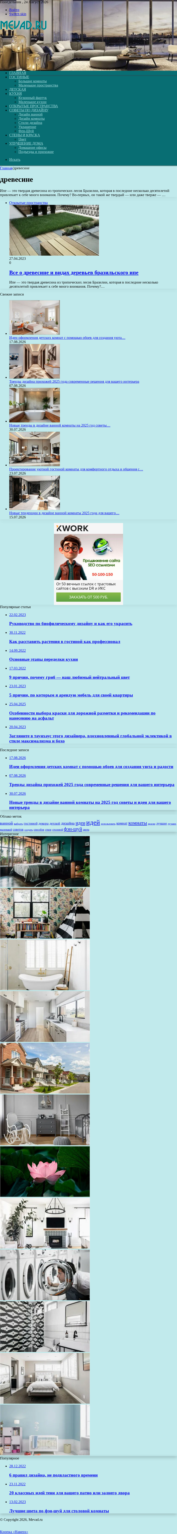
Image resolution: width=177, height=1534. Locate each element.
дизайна (68, 823)
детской (55, 823)
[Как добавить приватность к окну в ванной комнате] (45, 989)
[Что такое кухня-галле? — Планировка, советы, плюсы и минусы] (45, 1041)
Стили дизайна (30, 123)
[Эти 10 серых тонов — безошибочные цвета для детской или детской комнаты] (45, 1144)
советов (18, 829)
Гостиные (19, 77)
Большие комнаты (32, 81)
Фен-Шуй (26, 131)
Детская (17, 89)
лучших (172, 823)
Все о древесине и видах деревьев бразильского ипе (74, 272)
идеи (80, 823)
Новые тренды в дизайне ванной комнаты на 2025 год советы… (59, 425)
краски (151, 823)
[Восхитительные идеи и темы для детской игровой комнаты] (45, 937)
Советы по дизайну (28, 110)
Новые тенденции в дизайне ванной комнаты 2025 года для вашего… (64, 513)
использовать (108, 823)
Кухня (15, 94)
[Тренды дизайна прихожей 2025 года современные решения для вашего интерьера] (34, 377)
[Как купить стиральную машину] (45, 1299)
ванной (6, 823)
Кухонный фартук (32, 98)
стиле (48, 829)
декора (43, 823)
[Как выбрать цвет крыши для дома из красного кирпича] (45, 1092)
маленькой (6, 829)
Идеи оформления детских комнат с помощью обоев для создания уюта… (67, 338)
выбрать (18, 823)
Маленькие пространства (38, 85)
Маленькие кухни (32, 102)
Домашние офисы (32, 148)
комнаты (137, 823)
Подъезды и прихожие (36, 152)
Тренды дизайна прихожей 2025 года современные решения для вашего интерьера (74, 381)
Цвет (22, 139)
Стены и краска (24, 135)
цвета (86, 829)
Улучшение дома (26, 143)
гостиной (31, 823)
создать (28, 829)
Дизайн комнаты (31, 118)
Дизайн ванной (30, 114)
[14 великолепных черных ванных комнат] (45, 1351)
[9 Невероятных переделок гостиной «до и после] (45, 1247)
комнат (121, 823)
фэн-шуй (73, 829)
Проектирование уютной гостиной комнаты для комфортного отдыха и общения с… (76, 469)
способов (39, 829)
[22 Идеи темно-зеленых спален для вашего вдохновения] (45, 886)
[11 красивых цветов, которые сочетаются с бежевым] (45, 1402)
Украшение (27, 127)
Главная (6, 168)
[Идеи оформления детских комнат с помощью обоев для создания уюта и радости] (34, 333)
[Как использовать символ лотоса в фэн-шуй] (45, 1196)
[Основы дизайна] (23, 65)
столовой (57, 829)
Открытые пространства (33, 106)
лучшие (161, 823)
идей (93, 822)
